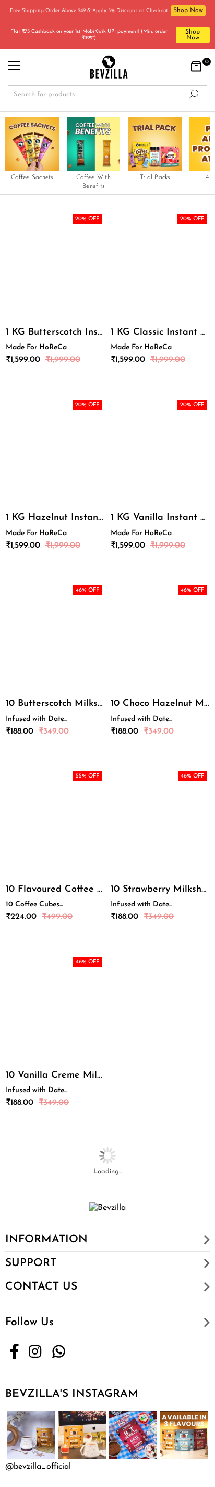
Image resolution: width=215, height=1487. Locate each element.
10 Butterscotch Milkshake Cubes (55, 703)
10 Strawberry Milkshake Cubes (160, 889)
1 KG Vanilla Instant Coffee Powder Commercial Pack (160, 518)
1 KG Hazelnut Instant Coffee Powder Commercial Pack (55, 518)
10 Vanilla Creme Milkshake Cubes (55, 1075)
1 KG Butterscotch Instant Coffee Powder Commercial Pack (55, 332)
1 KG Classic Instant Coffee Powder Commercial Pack (160, 332)
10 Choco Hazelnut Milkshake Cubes (160, 703)
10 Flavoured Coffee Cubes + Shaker (55, 889)
